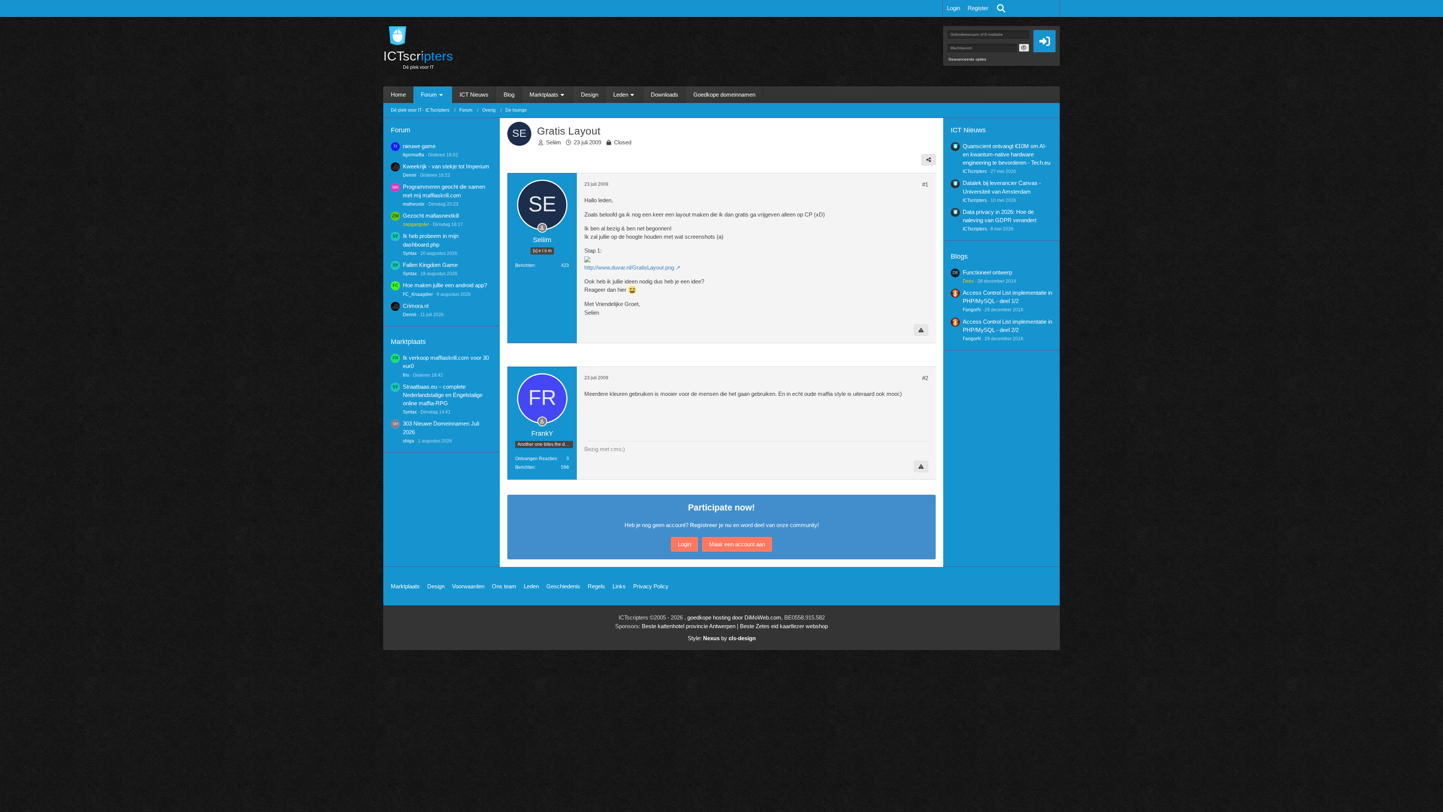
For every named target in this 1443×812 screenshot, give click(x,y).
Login (953, 8)
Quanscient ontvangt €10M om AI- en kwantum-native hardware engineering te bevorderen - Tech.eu (1006, 154)
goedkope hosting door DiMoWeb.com (734, 617)
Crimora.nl (415, 306)
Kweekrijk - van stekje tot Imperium (446, 166)
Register (978, 8)
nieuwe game (419, 146)
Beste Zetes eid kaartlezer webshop (784, 626)
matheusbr (414, 204)
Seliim (553, 142)
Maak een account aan (737, 544)
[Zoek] (1001, 8)
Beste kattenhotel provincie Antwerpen (688, 626)
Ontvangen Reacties (536, 458)
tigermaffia (413, 155)
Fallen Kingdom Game (430, 265)
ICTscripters (975, 171)
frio (406, 375)
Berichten (525, 265)
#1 (925, 184)
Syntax (410, 253)
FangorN (972, 309)
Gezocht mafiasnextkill (431, 215)
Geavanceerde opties (967, 59)
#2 (925, 378)
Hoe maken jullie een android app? (445, 285)
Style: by (722, 638)
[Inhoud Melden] (921, 330)
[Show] (1024, 48)
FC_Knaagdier (418, 294)
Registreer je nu (711, 525)
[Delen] (928, 159)
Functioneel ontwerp (987, 272)
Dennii (409, 175)
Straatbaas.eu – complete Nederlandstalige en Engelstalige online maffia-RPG (443, 394)
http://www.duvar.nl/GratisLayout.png (629, 267)
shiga (408, 441)
